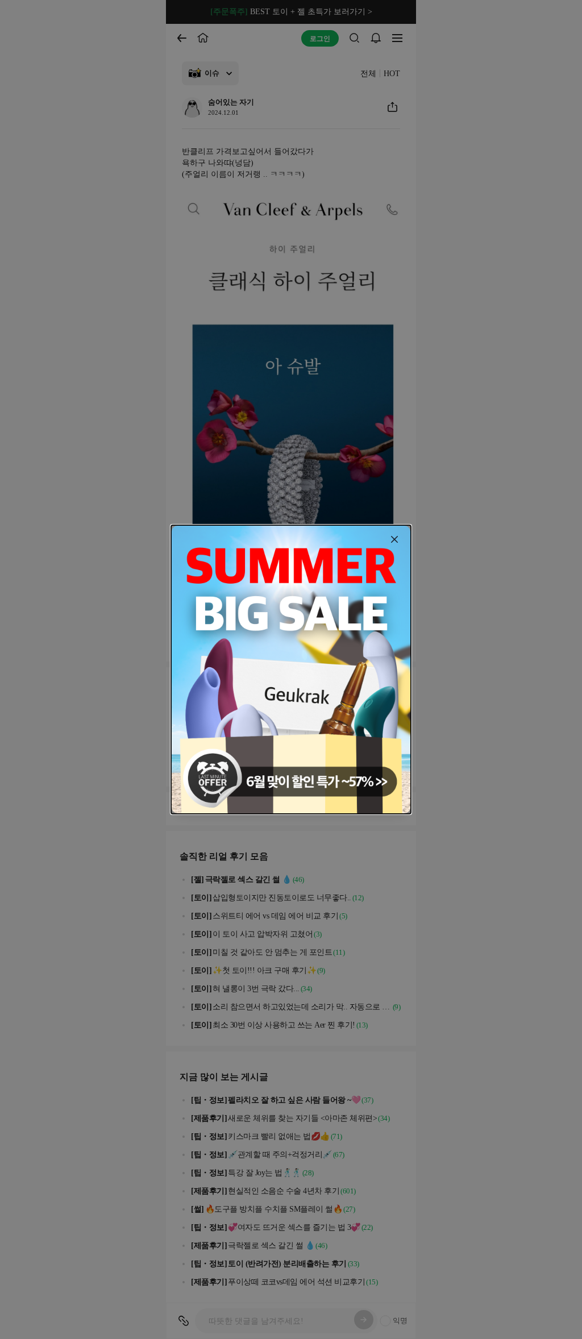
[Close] (394, 539)
